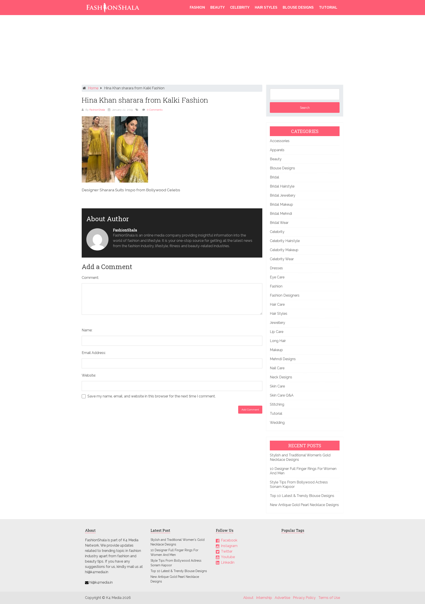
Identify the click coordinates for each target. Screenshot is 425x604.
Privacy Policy (304, 598)
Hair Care (277, 304)
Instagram (229, 546)
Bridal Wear (279, 223)
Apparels (277, 150)
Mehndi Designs (283, 359)
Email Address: (94, 353)
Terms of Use (329, 598)
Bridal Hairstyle (282, 186)
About (248, 598)
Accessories (280, 141)
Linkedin (227, 562)
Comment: (90, 278)
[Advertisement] (212, 51)
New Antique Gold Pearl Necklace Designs (304, 505)
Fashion (197, 7)
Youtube (228, 557)
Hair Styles (266, 7)
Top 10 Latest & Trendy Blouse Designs (302, 496)
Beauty (217, 7)
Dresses (276, 268)
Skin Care (277, 386)
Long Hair (278, 341)
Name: (87, 330)
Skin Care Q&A (282, 395)
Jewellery (277, 323)
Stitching (277, 404)
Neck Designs (281, 377)
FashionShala (97, 109)
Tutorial (328, 7)
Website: (89, 375)
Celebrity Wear (282, 259)
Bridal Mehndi (281, 213)
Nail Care (277, 368)
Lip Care (276, 332)
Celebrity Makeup (284, 250)
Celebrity (239, 7)
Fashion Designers (284, 295)
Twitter (226, 551)
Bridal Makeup (281, 204)
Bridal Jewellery (282, 195)
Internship (264, 598)
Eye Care (277, 277)
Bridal (274, 177)
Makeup (276, 350)
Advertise (282, 598)
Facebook (229, 540)
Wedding (277, 422)
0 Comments (154, 109)
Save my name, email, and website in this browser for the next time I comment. (151, 396)
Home (93, 88)
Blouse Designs (298, 7)
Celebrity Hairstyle (285, 241)
